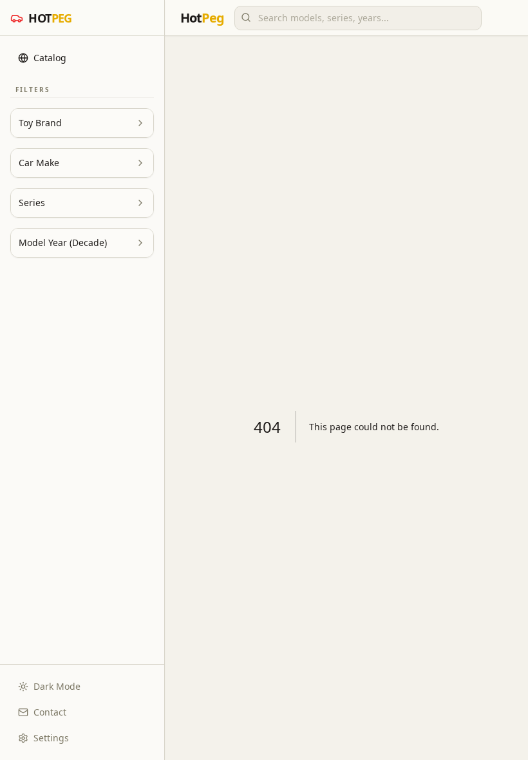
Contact (49, 712)
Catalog (49, 58)
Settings (51, 738)
